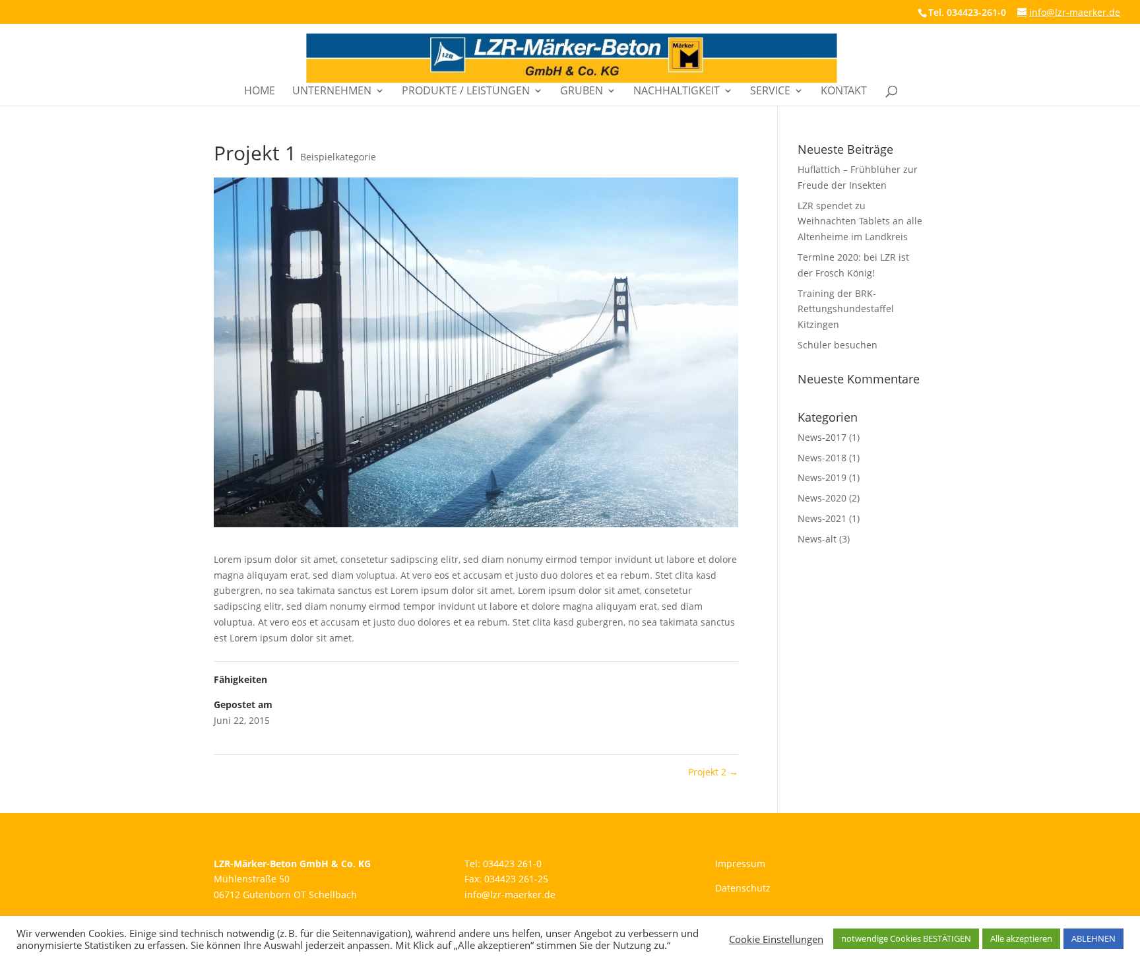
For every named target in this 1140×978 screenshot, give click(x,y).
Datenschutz (743, 888)
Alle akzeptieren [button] (1021, 938)
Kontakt (844, 92)
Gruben (581, 92)
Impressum (740, 863)
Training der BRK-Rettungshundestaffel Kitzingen (846, 309)
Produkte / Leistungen (466, 92)
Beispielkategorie (338, 156)
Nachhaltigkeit (676, 92)
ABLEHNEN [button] (1093, 938)
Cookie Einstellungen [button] (776, 939)
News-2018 (822, 457)
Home (259, 92)
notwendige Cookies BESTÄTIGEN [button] (906, 938)
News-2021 (822, 518)
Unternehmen (331, 92)
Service (770, 92)
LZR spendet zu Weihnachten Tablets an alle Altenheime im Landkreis (860, 221)
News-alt (817, 539)
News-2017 (822, 437)
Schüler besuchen (837, 345)
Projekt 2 (713, 772)
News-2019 (822, 477)
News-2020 (822, 498)
